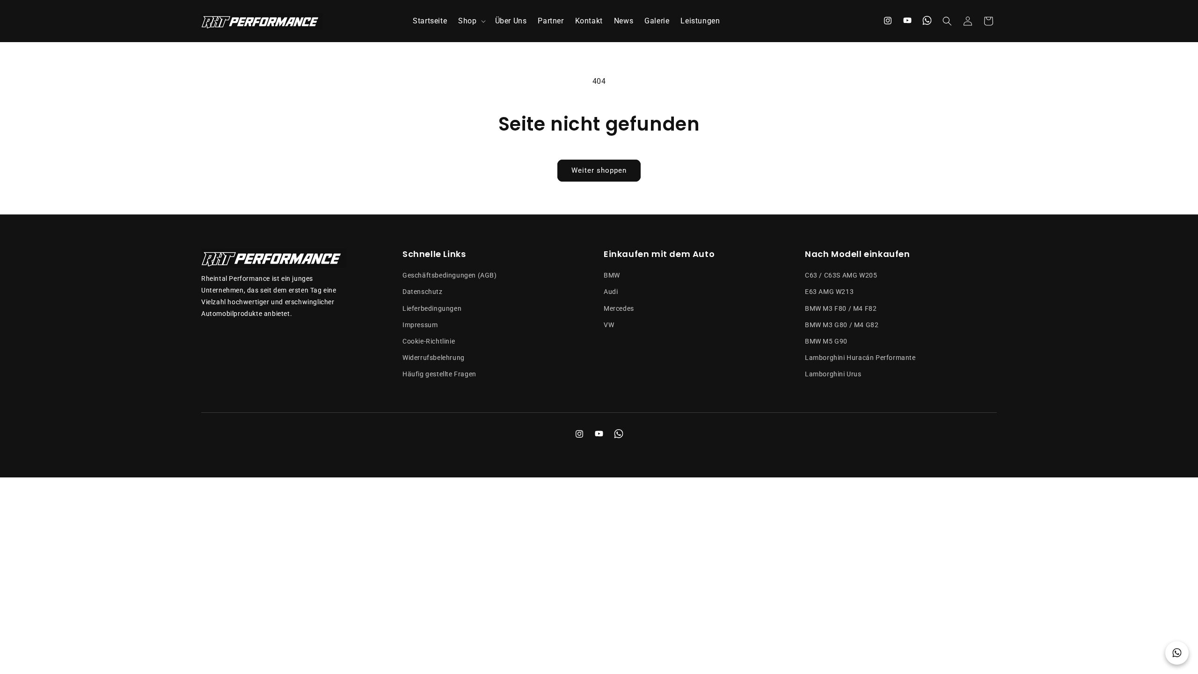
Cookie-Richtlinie (428, 341)
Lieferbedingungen (431, 308)
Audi (611, 291)
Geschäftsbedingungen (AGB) (449, 275)
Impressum (420, 325)
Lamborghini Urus (833, 374)
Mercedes (619, 308)
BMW (612, 275)
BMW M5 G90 (826, 341)
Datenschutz (422, 291)
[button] (471, 21)
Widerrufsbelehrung (433, 357)
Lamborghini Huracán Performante (860, 357)
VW (609, 325)
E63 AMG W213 (829, 291)
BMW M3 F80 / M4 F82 (841, 308)
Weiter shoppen (599, 170)
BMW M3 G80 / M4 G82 (841, 325)
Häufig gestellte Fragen (439, 374)
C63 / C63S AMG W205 (841, 275)
